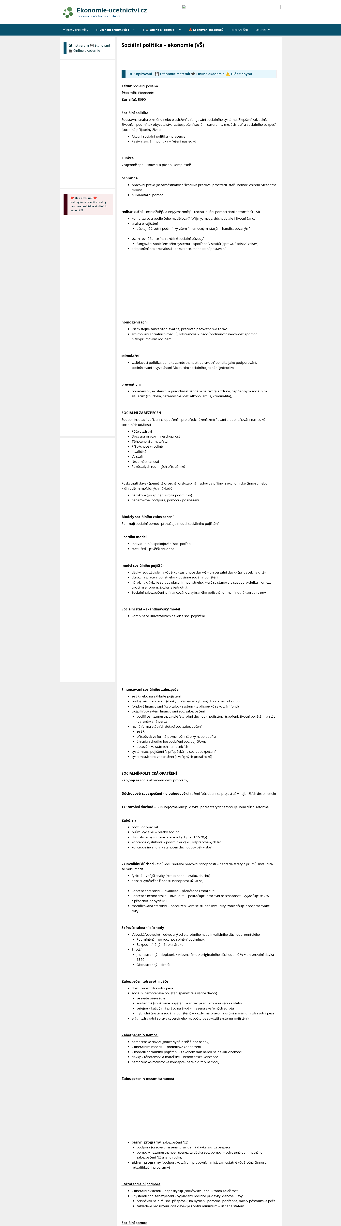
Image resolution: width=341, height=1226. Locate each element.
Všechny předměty (75, 30)
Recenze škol (239, 30)
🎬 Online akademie (84, 50)
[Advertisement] (193, 59)
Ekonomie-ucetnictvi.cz (112, 10)
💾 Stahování (100, 45)
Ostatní (261, 30)
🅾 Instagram (78, 45)
